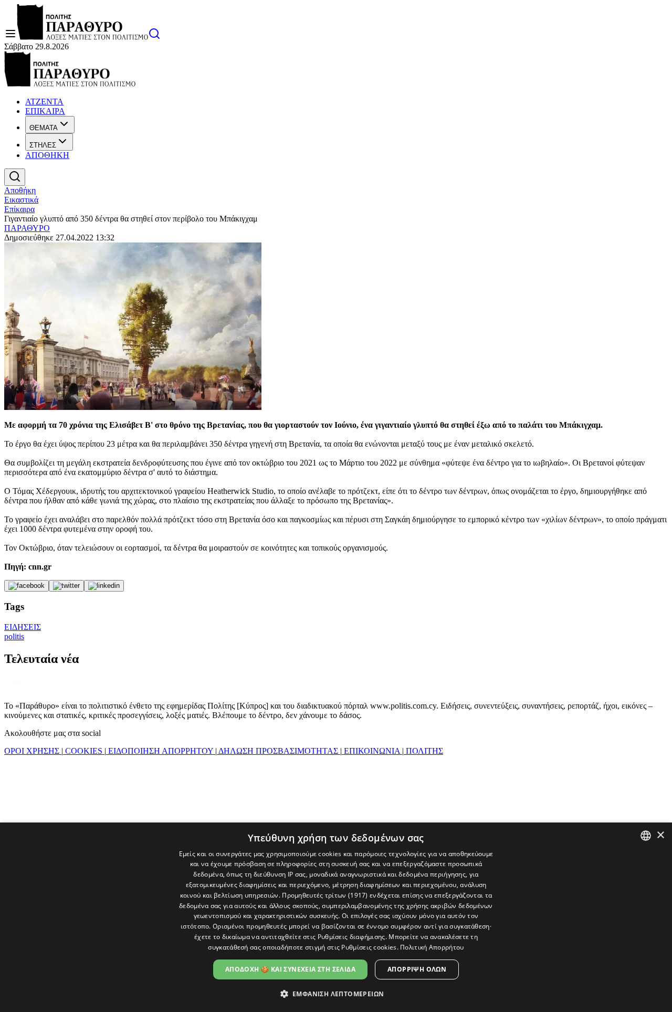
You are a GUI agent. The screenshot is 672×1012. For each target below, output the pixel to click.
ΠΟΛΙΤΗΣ (423, 750)
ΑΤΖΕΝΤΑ (44, 101)
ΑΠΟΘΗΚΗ (47, 155)
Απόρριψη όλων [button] (416, 969)
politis (14, 636)
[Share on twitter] (66, 586)
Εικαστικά (21, 199)
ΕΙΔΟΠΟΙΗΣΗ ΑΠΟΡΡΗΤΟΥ (160, 750)
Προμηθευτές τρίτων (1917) (325, 895)
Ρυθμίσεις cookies (368, 947)
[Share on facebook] (26, 586)
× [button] (660, 835)
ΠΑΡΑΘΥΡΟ (27, 228)
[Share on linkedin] (104, 586)
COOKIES (83, 750)
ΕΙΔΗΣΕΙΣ (22, 627)
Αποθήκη (20, 190)
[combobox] (645, 835)
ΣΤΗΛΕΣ (42, 145)
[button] (336, 993)
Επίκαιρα (19, 209)
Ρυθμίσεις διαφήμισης (351, 936)
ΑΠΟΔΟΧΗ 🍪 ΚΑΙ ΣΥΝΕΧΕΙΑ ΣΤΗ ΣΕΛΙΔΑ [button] (290, 969)
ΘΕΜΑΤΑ (43, 128)
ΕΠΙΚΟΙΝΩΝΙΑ (372, 750)
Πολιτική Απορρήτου (432, 947)
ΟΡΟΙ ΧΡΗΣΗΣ (32, 750)
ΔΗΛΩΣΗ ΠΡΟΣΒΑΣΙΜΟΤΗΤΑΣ (278, 750)
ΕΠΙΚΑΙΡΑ (45, 111)
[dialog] (336, 917)
